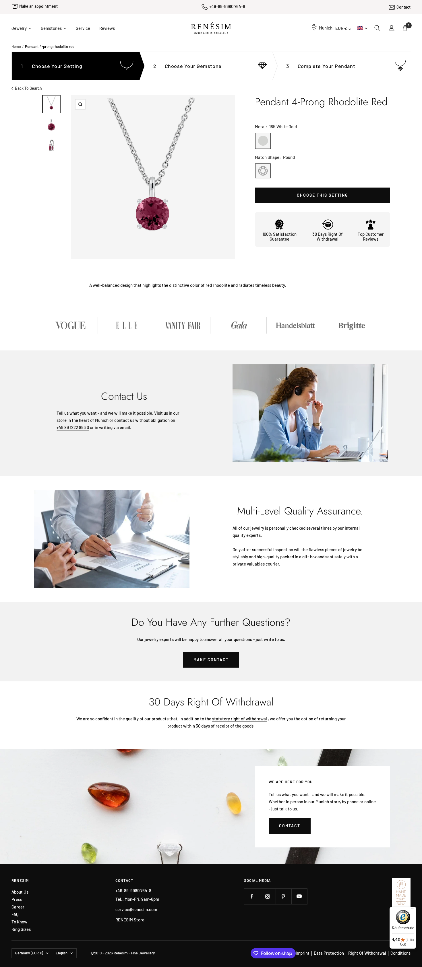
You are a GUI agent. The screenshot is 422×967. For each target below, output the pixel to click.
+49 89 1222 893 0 (73, 427)
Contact (403, 7)
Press (16, 899)
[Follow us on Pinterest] (283, 896)
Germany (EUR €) (29, 953)
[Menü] (412, 910)
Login (392, 28)
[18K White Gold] (263, 141)
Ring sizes (21, 929)
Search (377, 28)
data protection (329, 953)
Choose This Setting (322, 195)
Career (17, 907)
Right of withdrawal (367, 953)
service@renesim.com (136, 909)
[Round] (263, 170)
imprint (302, 953)
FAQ (15, 914)
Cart (408, 25)
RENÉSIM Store (129, 919)
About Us (19, 892)
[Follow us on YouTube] (299, 896)
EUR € (341, 28)
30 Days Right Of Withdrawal (327, 236)
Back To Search (28, 88)
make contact (211, 659)
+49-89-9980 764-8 (227, 6)
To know (19, 922)
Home (16, 46)
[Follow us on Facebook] (252, 896)
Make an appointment (38, 6)
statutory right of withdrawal (239, 718)
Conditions (400, 953)
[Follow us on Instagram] (268, 896)
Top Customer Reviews (371, 236)
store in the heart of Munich (83, 420)
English (361, 28)
